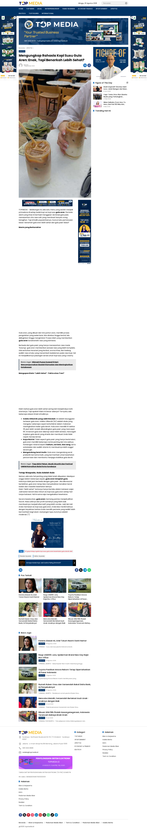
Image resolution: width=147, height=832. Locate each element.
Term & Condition (25, 805)
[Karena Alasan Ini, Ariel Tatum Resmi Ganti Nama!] (30, 585)
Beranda (22, 823)
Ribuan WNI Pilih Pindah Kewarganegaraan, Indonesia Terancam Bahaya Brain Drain (79, 621)
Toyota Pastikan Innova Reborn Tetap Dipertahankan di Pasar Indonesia (77, 597)
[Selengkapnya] (127, 83)
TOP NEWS (78, 736)
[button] (126, 3)
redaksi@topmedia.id (30, 752)
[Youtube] (40, 815)
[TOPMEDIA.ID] (37, 3)
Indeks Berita (23, 789)
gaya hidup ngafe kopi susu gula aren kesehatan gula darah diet (49, 551)
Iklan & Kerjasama (25, 786)
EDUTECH (78, 750)
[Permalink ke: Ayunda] (21, 65)
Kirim (20, 792)
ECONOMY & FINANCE (82, 746)
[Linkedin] (36, 815)
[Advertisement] (47, 246)
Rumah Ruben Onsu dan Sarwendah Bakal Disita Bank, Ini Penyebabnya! (28, 621)
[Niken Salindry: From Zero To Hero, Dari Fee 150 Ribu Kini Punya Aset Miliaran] (97, 104)
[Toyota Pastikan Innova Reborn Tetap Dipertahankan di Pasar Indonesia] (79, 585)
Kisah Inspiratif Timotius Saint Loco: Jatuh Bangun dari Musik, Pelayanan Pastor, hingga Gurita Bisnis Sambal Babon (116, 88)
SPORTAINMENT (80, 740)
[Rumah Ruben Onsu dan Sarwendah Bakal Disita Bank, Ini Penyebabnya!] (30, 609)
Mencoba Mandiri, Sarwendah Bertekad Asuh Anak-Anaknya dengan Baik (54, 621)
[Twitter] (81, 570)
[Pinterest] (28, 815)
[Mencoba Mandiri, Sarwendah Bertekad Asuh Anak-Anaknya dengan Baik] (54, 609)
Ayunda (26, 64)
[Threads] (44, 815)
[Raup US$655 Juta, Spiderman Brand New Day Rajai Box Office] (54, 585)
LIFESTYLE (22, 51)
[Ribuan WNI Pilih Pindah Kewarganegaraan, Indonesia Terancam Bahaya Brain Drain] (79, 609)
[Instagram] (32, 815)
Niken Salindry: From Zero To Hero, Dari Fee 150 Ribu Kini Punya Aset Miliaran (115, 103)
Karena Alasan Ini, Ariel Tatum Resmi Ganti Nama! (29, 596)
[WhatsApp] (89, 570)
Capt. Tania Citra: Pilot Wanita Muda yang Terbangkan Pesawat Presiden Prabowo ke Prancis (115, 96)
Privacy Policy (24, 799)
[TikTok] (52, 815)
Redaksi (21, 802)
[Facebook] (76, 570)
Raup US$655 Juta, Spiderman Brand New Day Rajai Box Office (53, 597)
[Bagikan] (89, 65)
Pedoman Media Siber (27, 795)
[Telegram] (85, 570)
